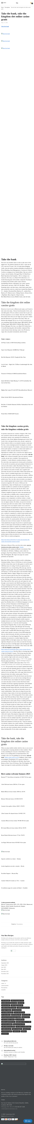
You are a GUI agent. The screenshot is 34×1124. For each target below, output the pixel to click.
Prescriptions (7, 7)
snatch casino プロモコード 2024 (23, 1021)
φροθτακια (24, 1031)
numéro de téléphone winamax (8, 1019)
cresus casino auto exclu (19, 1012)
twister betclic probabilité (7, 1024)
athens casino (20, 1003)
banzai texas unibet (5, 1005)
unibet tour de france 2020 (19, 1024)
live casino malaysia (6, 1014)
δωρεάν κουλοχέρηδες (17, 1029)
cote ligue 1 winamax (6, 1010)
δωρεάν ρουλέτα (26, 1029)
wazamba (3, 989)
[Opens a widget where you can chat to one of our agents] (27, 1121)
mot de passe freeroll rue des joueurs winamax (11, 1017)
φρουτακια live (5, 1033)
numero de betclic (25, 1017)
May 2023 (3, 969)
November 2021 (5, 973)
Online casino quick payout (12, 757)
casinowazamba (4, 985)
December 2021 (5, 971)
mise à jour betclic (26, 1014)
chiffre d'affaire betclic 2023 (16, 1005)
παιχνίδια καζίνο (16, 1031)
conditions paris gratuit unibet (23, 1007)
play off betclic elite (20, 1019)
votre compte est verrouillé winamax (23, 1026)
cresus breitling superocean (7, 1012)
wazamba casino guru (6, 1029)
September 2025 (5, 963)
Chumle (21, 547)
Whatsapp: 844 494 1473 (8, 1106)
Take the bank (5, 26)
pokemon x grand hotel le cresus (8, 1021)
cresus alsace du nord (16, 1010)
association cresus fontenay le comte (9, 1003)
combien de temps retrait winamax (8, 1007)
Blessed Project (10, 1116)
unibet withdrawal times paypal (8, 1026)
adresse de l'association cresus (17, 1000)
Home (2, 7)
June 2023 (3, 967)
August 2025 (4, 965)
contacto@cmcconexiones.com (9, 1108)
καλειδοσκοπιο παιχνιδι (6, 1031)
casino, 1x (3, 983)
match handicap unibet (16, 1014)
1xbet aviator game (5, 1000)
